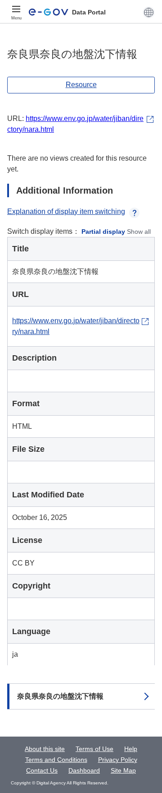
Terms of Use (94, 748)
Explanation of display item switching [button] (66, 211)
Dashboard (84, 770)
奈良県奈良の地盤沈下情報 (60, 696)
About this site (45, 748)
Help (130, 748)
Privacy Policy (117, 759)
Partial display (103, 231)
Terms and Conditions (56, 759)
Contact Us (42, 770)
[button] (149, 12)
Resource (81, 84)
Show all (139, 231)
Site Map (123, 770)
